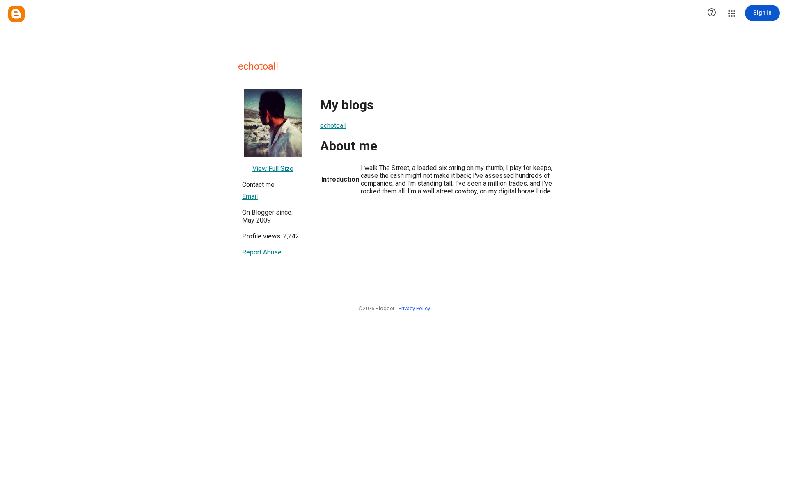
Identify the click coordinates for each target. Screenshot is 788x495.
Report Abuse (262, 252)
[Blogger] (16, 14)
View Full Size (272, 169)
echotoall (333, 125)
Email (250, 196)
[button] (712, 13)
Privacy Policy (414, 308)
